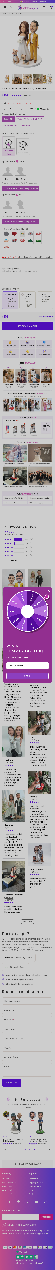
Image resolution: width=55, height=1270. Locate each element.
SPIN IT (27, 676)
